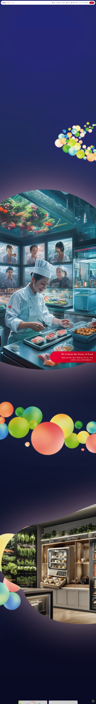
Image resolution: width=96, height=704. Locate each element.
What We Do (59, 2)
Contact (92, 2)
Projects (63, 2)
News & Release (85, 2)
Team (80, 2)
